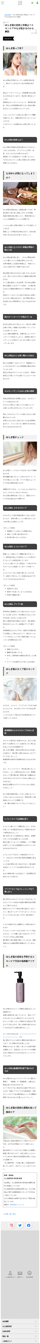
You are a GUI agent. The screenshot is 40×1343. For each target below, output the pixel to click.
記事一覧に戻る (10, 1214)
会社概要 (5, 1321)
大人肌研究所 (7, 1326)
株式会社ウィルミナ (17, 1204)
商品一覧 (5, 1336)
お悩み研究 (7, 15)
